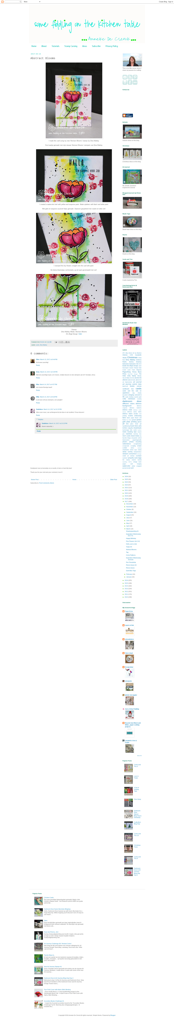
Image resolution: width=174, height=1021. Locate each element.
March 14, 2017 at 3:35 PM (48, 372)
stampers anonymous (130, 454)
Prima (124, 374)
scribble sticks (128, 448)
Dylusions (126, 364)
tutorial (139, 460)
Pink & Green (130, 568)
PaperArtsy (127, 372)
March (128, 529)
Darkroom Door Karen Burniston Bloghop (57, 909)
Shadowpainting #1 (132, 531)
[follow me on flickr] (135, 84)
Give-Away (137, 799)
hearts (132, 426)
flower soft (138, 417)
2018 (126, 499)
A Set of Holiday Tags (136, 789)
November (129, 507)
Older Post (113, 479)
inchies (125, 428)
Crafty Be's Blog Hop (137, 823)
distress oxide (127, 410)
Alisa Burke (128, 353)
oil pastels (134, 438)
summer (125, 458)
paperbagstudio (137, 440)
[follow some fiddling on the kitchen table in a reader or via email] (130, 79)
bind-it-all (125, 386)
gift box (126, 424)
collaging (131, 395)
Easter (125, 366)
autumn (134, 384)
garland (134, 419)
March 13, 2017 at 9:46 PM (48, 359)
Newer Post (34, 479)
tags (139, 458)
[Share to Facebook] (66, 342)
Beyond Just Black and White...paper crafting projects (133, 725)
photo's (125, 442)
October (129, 509)
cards (37, 345)
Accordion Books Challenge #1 (54, 1001)
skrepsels (128, 681)
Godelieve (39, 409)
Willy (37, 397)
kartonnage (126, 430)
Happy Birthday (131, 538)
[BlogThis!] (62, 342)
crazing (139, 399)
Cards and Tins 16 (137, 834)
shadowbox (126, 449)
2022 (126, 487)
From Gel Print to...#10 (51, 932)
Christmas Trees (137, 846)
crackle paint (137, 397)
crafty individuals (129, 399)
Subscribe (96, 46)
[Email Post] (55, 342)
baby (139, 384)
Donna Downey (135, 362)
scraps (139, 446)
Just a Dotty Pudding (132, 709)
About (44, 46)
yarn (132, 468)
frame (124, 419)
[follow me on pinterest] (135, 79)
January (129, 577)
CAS (131, 355)
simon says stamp (135, 449)
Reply (38, 365)
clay (133, 393)
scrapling (133, 446)
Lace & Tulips (136, 777)
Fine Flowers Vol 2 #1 (133, 541)
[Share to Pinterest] (69, 342)
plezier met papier (131, 695)
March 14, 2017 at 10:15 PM (53, 409)
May (127, 523)
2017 (126, 501)
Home (33, 46)
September (130, 512)
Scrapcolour (129, 667)
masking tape (132, 432)
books (132, 386)
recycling (138, 442)
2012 (126, 591)
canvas (139, 386)
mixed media (135, 436)
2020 (126, 493)
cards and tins (128, 391)
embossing (137, 416)
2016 (126, 580)
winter (133, 466)
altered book (131, 380)
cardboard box (128, 389)
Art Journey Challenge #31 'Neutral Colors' (57, 943)
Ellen (37, 359)
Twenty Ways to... (49, 955)
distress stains (127, 414)
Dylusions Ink (133, 364)
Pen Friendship (131, 562)
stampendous (137, 451)
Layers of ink (129, 625)
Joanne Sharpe (133, 367)
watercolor (126, 466)
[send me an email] (125, 79)
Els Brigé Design (132, 366)
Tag (127, 552)
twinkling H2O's (127, 462)
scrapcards (126, 446)
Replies (40, 419)
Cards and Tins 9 (137, 857)
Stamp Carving (70, 46)
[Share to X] (64, 342)
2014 (126, 586)
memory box (137, 434)
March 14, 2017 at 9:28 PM (48, 397)
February (129, 574)
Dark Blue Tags (131, 570)
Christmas (132, 357)
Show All (139, 755)
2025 (126, 479)
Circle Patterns (131, 555)
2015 (126, 583)
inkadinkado (137, 428)
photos (131, 442)
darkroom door (132, 401)
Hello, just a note (131, 544)
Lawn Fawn (131, 369)
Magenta (138, 369)
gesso (139, 422)
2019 (126, 496)
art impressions (127, 382)
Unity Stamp (131, 376)
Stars (45, 920)
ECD (140, 364)
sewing (139, 448)
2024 (126, 482)
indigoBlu (130, 428)
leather (139, 430)
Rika (37, 384)
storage (139, 453)
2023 (126, 485)
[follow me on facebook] (130, 84)
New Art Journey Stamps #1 (53, 966)
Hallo (80, 334)
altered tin (138, 380)
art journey (127, 384)
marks (124, 432)
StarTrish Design (133, 374)
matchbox (129, 434)
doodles (136, 413)
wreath (129, 468)
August (128, 515)
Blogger (112, 1015)
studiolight (138, 455)
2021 (126, 490)
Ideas (84, 46)
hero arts (138, 426)
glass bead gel (135, 424)
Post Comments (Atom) (46, 483)
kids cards (133, 430)
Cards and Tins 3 (137, 765)
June (128, 520)
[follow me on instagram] (125, 84)
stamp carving (127, 452)
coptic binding (129, 397)
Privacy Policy (112, 46)
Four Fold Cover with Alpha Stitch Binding (57, 989)
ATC (124, 353)
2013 (126, 589)
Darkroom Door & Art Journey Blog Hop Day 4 (137, 871)
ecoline (130, 416)
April (128, 526)
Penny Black (136, 372)
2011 (126, 594)
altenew (125, 380)
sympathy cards (133, 458)
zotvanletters (129, 639)
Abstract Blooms (131, 549)
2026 (126, 476)
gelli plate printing (130, 422)
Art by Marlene (137, 353)
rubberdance (127, 444)
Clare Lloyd (129, 653)
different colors (128, 403)
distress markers (135, 408)
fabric (124, 418)
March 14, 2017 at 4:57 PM (48, 384)
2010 (126, 597)
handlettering (126, 426)
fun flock (128, 419)
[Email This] (60, 342)
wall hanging (135, 464)
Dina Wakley (43, 345)
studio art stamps (128, 455)
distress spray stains (134, 411)
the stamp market (129, 460)
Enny (38, 372)
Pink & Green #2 (131, 565)
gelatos (139, 420)
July (127, 518)
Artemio (125, 355)
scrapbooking (137, 444)
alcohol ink (137, 378)
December (129, 504)
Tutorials (55, 46)
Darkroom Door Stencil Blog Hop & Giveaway (137, 814)
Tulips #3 (129, 547)
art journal (137, 382)
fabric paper (130, 417)
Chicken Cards (49, 897)
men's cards (126, 436)
